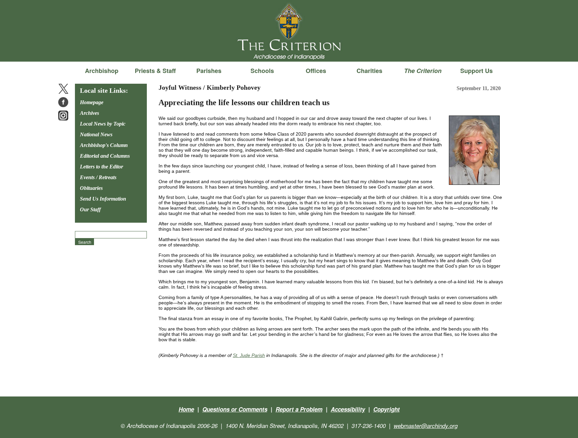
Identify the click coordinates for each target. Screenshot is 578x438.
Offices (316, 70)
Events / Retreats (98, 177)
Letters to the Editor (101, 166)
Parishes (208, 70)
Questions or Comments (234, 409)
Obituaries (91, 188)
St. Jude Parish (249, 355)
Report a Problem (299, 409)
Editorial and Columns (105, 156)
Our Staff (90, 209)
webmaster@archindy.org (426, 426)
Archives (89, 113)
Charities (369, 70)
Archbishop (101, 70)
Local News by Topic (102, 124)
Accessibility (348, 409)
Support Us (476, 70)
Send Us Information (103, 199)
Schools (262, 70)
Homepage (91, 102)
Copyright (386, 409)
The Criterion (289, 51)
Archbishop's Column (104, 145)
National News (96, 134)
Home (186, 409)
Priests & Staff (155, 70)
